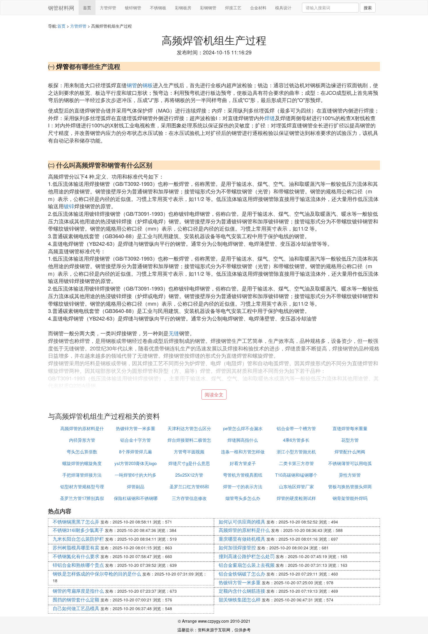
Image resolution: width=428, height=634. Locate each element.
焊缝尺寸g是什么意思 (189, 463)
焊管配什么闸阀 (350, 451)
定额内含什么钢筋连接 (242, 590)
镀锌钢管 (133, 7)
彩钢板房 (183, 7)
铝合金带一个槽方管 (296, 428)
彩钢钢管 (208, 7)
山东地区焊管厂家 (296, 486)
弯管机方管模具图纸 (242, 475)
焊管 (62, 66)
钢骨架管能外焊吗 (350, 498)
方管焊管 (108, 7)
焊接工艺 (233, 7)
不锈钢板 (158, 7)
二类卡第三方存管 (296, 463)
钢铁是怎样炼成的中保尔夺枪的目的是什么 (97, 573)
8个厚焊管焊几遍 (135, 451)
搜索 (368, 7)
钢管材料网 (61, 7)
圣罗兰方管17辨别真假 (82, 498)
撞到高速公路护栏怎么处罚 (247, 556)
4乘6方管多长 (296, 440)
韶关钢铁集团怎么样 (240, 599)
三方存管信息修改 (189, 498)
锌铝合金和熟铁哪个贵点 (78, 565)
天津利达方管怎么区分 (189, 428)
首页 (87, 7)
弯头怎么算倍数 (82, 451)
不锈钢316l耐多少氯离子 (78, 530)
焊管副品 (135, 486)
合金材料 (258, 7)
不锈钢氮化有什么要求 (76, 556)
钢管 (132, 85)
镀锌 (69, 206)
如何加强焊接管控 (237, 547)
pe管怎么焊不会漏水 (243, 428)
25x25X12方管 (189, 475)
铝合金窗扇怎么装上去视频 (247, 565)
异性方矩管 (350, 475)
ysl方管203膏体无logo (135, 463)
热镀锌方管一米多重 (135, 428)
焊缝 (269, 118)
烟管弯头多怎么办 (242, 498)
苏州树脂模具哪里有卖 (76, 547)
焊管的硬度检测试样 (296, 498)
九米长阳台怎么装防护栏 (78, 538)
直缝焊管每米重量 (350, 428)
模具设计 (283, 7)
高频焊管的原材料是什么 (244, 530)
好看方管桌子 (243, 463)
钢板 (147, 85)
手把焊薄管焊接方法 (82, 475)
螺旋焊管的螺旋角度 (82, 463)
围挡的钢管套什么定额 (76, 599)
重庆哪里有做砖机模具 (242, 538)
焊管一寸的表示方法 (242, 486)
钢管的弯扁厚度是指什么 (78, 590)
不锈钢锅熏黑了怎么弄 (76, 521)
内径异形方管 (82, 440)
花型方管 (350, 440)
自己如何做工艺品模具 (76, 608)
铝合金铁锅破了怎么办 (242, 573)
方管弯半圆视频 (189, 451)
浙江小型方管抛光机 (296, 451)
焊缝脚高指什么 (242, 440)
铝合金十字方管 (135, 440)
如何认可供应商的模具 (242, 521)
